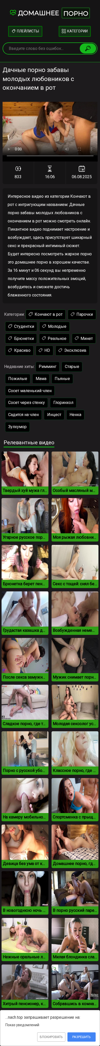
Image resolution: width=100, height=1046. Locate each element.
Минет (86, 338)
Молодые (56, 326)
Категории (77, 31)
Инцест (54, 414)
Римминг (47, 366)
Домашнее (53, 13)
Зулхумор (17, 426)
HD (46, 350)
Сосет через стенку (26, 402)
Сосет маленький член (30, 390)
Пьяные (62, 378)
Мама (41, 378)
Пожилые (17, 378)
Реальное (56, 338)
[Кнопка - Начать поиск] (88, 48)
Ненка (75, 414)
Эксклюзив (74, 350)
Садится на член (23, 414)
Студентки (23, 326)
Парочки (84, 314)
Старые (72, 366)
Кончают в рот (48, 314)
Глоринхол (63, 402)
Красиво (22, 350)
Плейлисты (27, 31)
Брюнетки (23, 338)
